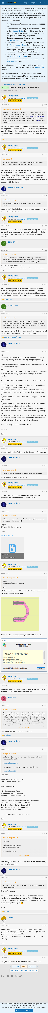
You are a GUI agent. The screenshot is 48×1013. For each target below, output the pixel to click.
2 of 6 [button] (24, 966)
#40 (45, 958)
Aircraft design (15, 40)
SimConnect (11, 61)
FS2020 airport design (18, 45)
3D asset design (18, 31)
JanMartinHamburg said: (11, 109)
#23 (45, 195)
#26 (45, 285)
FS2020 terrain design (18, 56)
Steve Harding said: (9, 578)
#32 (45, 511)
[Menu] (3, 2)
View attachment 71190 (10, 763)
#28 (45, 351)
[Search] (45, 2)
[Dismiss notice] (45, 8)
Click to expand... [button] (24, 727)
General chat (39, 67)
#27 (45, 313)
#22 (45, 155)
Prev (17, 966)
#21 (45, 105)
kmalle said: (6, 159)
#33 (45, 573)
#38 (45, 877)
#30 (45, 466)
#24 (45, 226)
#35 (45, 705)
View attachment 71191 (10, 771)
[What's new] (41, 2)
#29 (45, 448)
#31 (45, 492)
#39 (45, 926)
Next (30, 966)
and (12, 337)
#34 (45, 686)
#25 (45, 250)
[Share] (42, 105)
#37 (45, 833)
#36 (45, 749)
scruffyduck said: (8, 200)
